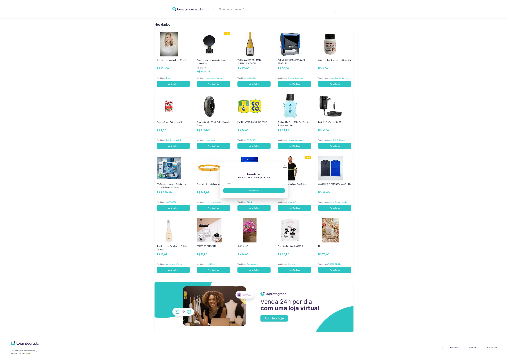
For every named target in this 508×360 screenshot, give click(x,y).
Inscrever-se (254, 190)
